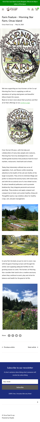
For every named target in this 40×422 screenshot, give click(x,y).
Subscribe (20, 387)
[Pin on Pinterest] (12, 335)
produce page (25, 103)
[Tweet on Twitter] (16, 335)
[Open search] (29, 9)
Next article (32, 347)
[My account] (32, 9)
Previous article (9, 347)
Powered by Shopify (8, 418)
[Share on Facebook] (9, 335)
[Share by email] (20, 335)
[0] (36, 9)
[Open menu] (3, 9)
